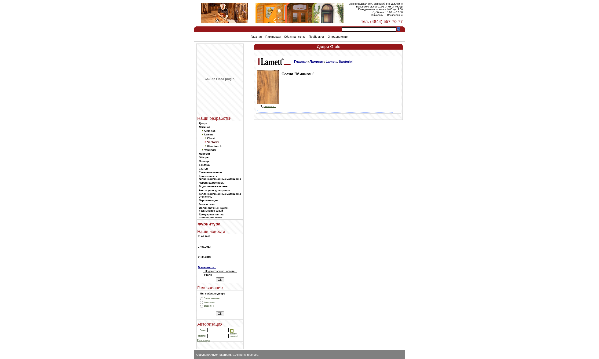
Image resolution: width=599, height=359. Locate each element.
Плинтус (204, 161)
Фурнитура (208, 224)
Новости (204, 153)
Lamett (208, 134)
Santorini (346, 61)
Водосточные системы (213, 186)
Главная (256, 36)
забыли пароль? (234, 335)
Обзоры (204, 157)
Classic (211, 138)
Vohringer (210, 150)
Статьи (203, 168)
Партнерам (273, 36)
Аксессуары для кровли (214, 190)
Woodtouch (214, 146)
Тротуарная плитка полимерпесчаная (211, 216)
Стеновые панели (210, 172)
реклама (204, 164)
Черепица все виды (211, 182)
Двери (203, 123)
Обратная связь (295, 36)
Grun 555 (209, 130)
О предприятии (338, 36)
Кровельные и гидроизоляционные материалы (220, 177)
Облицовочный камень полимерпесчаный (214, 209)
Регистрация (203, 340)
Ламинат (204, 127)
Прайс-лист (316, 36)
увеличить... (269, 106)
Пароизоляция (208, 200)
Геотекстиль (207, 204)
